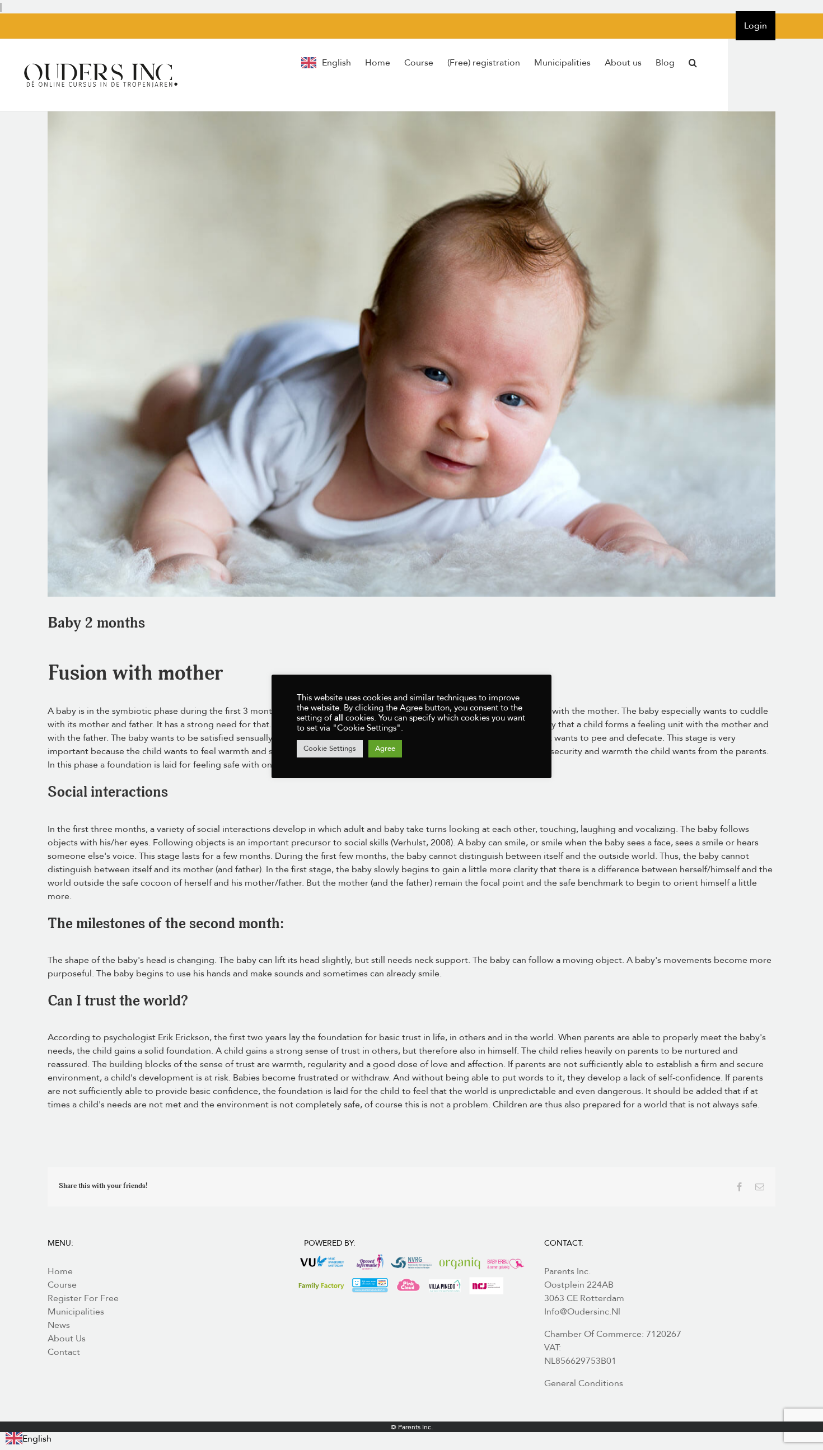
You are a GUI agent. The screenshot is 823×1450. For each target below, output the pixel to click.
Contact (64, 1352)
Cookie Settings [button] (329, 748)
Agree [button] (385, 748)
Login (755, 26)
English (37, 1439)
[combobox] (28, 1439)
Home (60, 1271)
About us (67, 1338)
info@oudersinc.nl (582, 1312)
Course (62, 1285)
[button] (693, 62)
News (59, 1325)
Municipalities (76, 1312)
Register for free (83, 1298)
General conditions (583, 1383)
